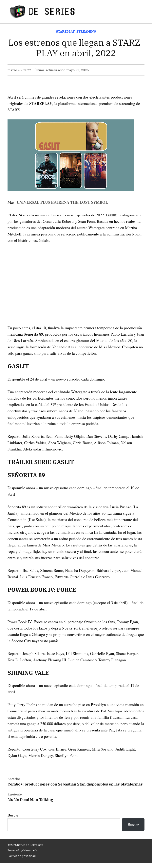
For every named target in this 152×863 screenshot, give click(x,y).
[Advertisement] (76, 278)
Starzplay (65, 31)
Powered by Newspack (22, 850)
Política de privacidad (22, 856)
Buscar (13, 815)
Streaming (86, 31)
